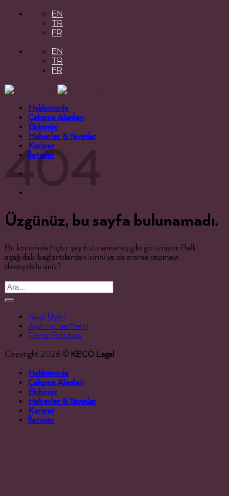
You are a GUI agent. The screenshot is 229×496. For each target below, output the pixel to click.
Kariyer (41, 410)
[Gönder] (9, 300)
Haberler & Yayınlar (62, 136)
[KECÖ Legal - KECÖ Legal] (57, 89)
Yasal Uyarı (47, 316)
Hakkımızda (48, 108)
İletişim (41, 420)
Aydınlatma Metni (58, 326)
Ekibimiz (43, 127)
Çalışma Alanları (56, 117)
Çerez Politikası (55, 335)
